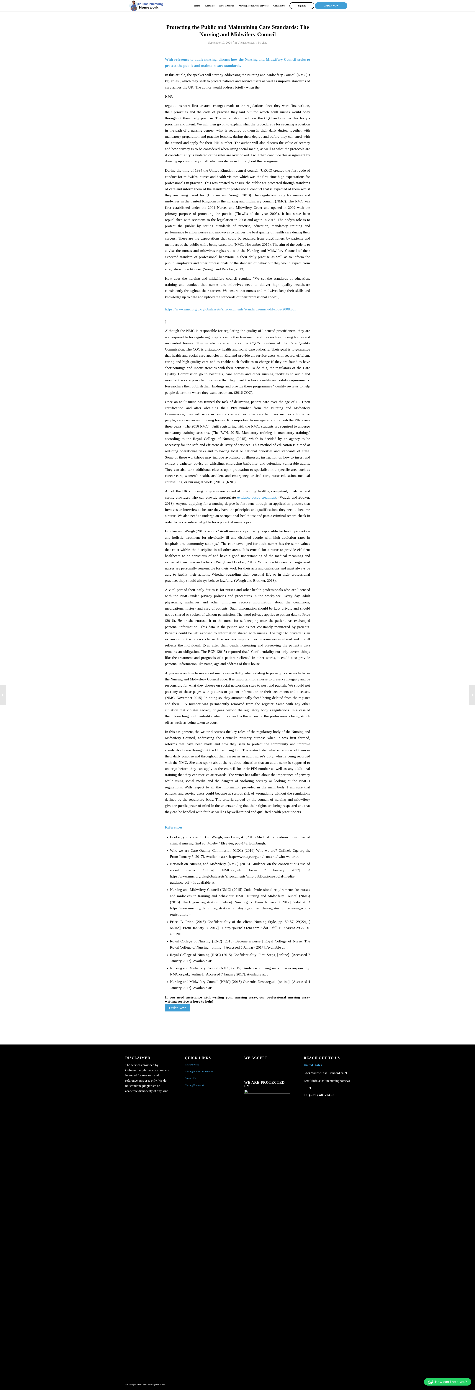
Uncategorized (246, 42)
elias (264, 42)
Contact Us (190, 1078)
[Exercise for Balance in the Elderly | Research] (3, 695)
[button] (447, 1382)
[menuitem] (197, 5)
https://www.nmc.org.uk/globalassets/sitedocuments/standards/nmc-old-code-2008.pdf (230, 309)
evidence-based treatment (256, 497)
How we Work (192, 1064)
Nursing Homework (194, 1085)
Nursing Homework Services (199, 1071)
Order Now (177, 1008)
